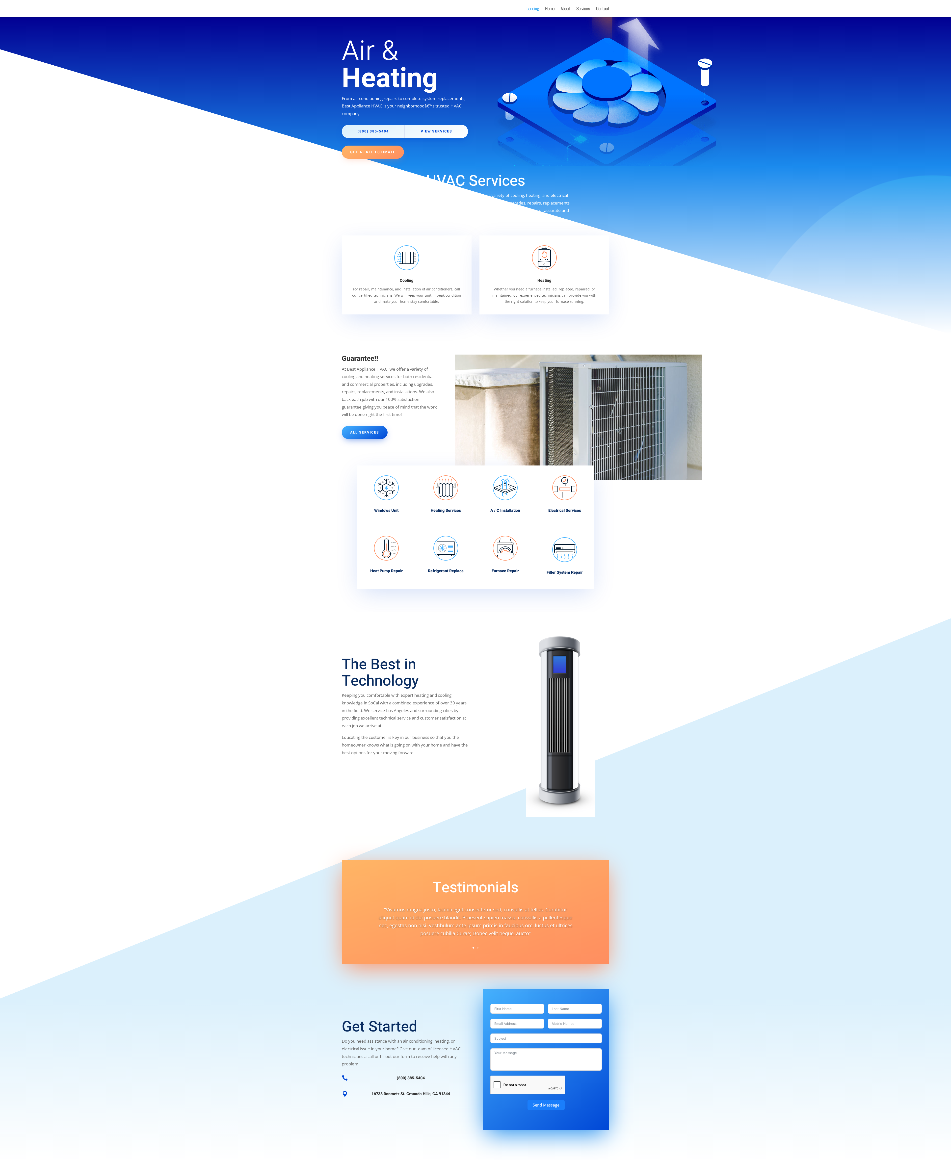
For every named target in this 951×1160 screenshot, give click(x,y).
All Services (364, 432)
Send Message (546, 1105)
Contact (602, 9)
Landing (533, 9)
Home (550, 9)
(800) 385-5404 (373, 131)
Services (583, 9)
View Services (436, 131)
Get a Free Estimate (373, 152)
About (565, 9)
